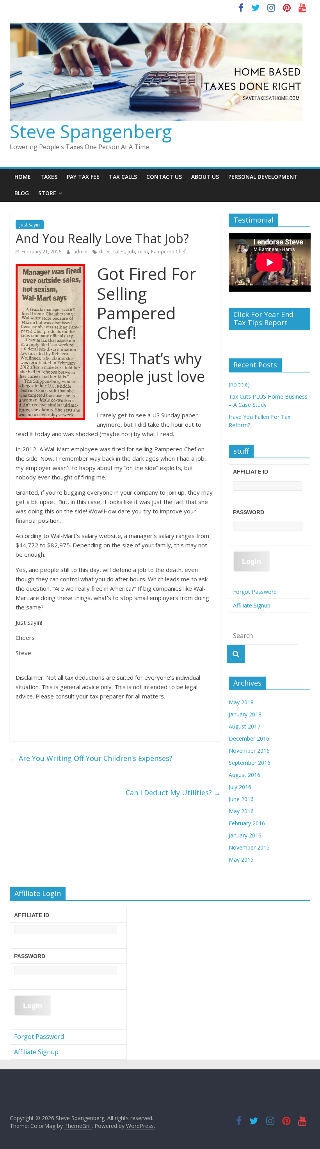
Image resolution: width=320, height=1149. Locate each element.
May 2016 (241, 811)
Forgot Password (255, 591)
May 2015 (241, 859)
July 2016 (240, 787)
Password (248, 512)
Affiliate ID (250, 472)
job (131, 251)
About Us (205, 176)
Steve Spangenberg (91, 131)
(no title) (239, 384)
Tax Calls (123, 176)
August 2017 (244, 726)
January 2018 (245, 714)
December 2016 (249, 738)
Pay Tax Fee (83, 176)
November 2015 (249, 847)
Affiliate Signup (251, 605)
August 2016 (244, 774)
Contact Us (164, 176)
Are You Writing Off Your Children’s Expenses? (91, 758)
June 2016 (241, 799)
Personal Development (263, 176)
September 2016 (249, 762)
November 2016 (249, 750)
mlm (143, 251)
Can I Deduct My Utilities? (173, 792)
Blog (21, 193)
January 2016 (245, 835)
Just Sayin (30, 224)
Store (47, 193)
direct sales (111, 251)
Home (22, 176)
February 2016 (247, 823)
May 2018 (241, 702)
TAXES (48, 176)
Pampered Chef (168, 251)
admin (81, 251)
